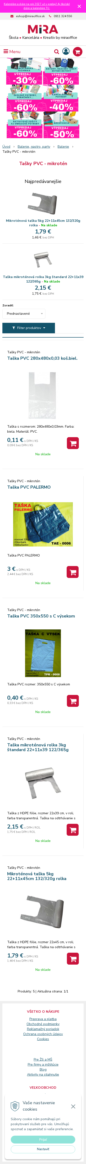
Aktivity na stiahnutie (43, 1074)
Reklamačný (36, 1029)
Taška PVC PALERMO (29, 487)
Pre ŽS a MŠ (43, 1059)
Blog (43, 1069)
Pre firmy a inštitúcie (43, 1064)
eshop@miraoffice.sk (30, 16)
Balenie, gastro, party (34, 146)
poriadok (52, 1029)
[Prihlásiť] (66, 51)
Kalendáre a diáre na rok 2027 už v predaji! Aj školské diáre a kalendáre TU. (37, 6)
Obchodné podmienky (43, 1024)
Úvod (6, 146)
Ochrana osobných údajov (43, 1034)
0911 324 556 (63, 16)
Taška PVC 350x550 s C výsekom (41, 616)
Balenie (63, 146)
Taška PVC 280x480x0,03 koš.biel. (42, 358)
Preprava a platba (43, 1019)
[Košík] (77, 51)
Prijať (43, 1139)
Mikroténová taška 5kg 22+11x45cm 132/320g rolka (43, 223)
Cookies (43, 1039)
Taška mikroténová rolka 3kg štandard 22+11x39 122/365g (43, 279)
